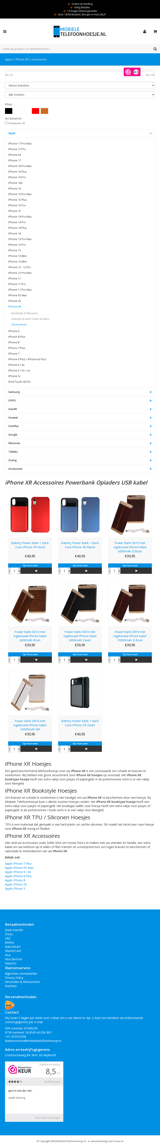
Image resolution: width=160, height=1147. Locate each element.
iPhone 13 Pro (17, 245)
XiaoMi (12, 409)
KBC (8, 938)
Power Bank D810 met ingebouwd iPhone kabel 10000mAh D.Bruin (130, 636)
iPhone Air (14, 155)
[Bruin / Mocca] (44, 111)
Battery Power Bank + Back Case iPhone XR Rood (30, 545)
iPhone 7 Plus (16, 348)
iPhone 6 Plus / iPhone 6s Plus (27, 359)
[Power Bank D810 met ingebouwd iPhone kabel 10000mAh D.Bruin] (130, 603)
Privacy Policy (14, 978)
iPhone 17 (14, 160)
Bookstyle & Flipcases (24, 313)
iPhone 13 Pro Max (20, 239)
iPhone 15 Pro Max (20, 194)
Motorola (14, 443)
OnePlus (13, 426)
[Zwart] (8, 111)
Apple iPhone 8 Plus (18, 876)
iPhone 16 (14, 188)
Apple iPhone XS (16, 884)
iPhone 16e (15, 183)
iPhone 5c (14, 376)
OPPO (12, 400)
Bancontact (13, 947)
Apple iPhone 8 (15, 880)
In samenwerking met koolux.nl (105, 1141)
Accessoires (39, 59)
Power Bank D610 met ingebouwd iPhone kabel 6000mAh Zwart (80, 636)
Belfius (9, 942)
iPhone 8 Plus (16, 337)
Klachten (11, 986)
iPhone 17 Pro (17, 149)
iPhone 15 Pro (17, 205)
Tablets (13, 451)
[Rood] (35, 111)
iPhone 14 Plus (17, 228)
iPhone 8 (13, 342)
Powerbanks (16, 123)
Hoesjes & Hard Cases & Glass (30, 319)
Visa (7, 955)
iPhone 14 (14, 233)
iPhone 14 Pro (17, 222)
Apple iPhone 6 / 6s (18, 872)
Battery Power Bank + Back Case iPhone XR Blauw (80, 545)
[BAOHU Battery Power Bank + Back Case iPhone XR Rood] (30, 514)
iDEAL (9, 934)
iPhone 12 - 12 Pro (19, 267)
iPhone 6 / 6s (16, 365)
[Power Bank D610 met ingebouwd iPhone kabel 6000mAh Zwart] (80, 603)
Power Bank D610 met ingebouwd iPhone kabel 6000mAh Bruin (30, 636)
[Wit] (17, 111)
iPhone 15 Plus (17, 200)
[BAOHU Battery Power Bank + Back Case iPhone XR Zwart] (80, 692)
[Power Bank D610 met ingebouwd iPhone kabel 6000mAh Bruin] (30, 603)
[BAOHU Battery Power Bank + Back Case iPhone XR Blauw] (80, 514)
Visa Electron (13, 959)
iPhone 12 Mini (17, 261)
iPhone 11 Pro (17, 284)
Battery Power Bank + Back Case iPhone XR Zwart (80, 723)
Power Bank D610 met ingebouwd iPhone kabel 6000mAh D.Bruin (130, 547)
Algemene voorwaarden (21, 973)
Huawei (13, 417)
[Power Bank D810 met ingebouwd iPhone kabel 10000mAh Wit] (30, 692)
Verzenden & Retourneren (22, 982)
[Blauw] (26, 111)
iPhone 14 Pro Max (20, 216)
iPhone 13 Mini (17, 256)
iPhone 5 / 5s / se (19, 370)
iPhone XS (14, 301)
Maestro (10, 963)
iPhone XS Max (17, 295)
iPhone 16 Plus (17, 171)
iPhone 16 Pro (17, 177)
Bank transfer (14, 930)
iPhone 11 (14, 278)
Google (12, 434)
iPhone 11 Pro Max (20, 289)
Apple (8, 59)
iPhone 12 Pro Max (20, 273)
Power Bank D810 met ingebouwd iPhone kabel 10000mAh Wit (30, 725)
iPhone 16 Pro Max (20, 166)
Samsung (14, 392)
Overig (12, 460)
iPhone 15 (14, 211)
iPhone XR (21, 59)
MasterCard (13, 951)
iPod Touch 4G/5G (19, 382)
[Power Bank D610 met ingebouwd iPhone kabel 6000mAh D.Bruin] (130, 514)
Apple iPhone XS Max (19, 868)
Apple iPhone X (15, 888)
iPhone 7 (13, 353)
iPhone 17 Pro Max (20, 143)
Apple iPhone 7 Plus (18, 864)
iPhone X (13, 331)
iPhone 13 (14, 250)
